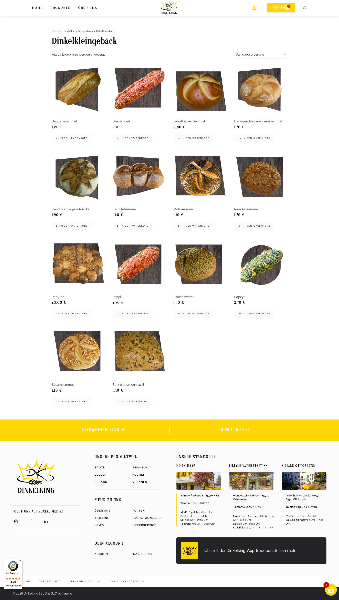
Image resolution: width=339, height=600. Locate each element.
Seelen (101, 474)
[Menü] (19, 561)
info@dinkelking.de (104, 430)
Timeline (102, 517)
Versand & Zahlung (85, 581)
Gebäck (101, 482)
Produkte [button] (60, 7)
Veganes (139, 482)
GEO (54, 593)
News (99, 525)
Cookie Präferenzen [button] (127, 581)
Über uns (103, 510)
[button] (305, 8)
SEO (44, 593)
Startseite (56, 31)
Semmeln (140, 467)
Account (102, 554)
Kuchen (139, 474)
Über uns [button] (87, 7)
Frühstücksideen (147, 517)
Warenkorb (142, 554)
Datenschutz (50, 581)
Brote (100, 467)
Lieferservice (144, 525)
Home (37, 7)
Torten (138, 510)
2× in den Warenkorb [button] (72, 138)
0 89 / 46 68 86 (235, 430)
